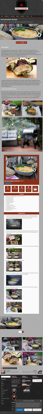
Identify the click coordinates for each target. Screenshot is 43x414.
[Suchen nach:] (5, 376)
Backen (2, 381)
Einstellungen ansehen (37, 409)
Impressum (35, 412)
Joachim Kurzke (12, 21)
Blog (27, 16)
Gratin (12, 368)
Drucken (25, 42)
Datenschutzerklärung (29, 412)
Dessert (2, 388)
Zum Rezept (19, 42)
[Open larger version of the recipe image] (21, 167)
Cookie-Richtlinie (23, 412)
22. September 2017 (4, 21)
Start (2, 16)
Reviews (2, 400)
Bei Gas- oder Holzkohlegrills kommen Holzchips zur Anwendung (21, 96)
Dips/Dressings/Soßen (22, 21)
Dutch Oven (12, 16)
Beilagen (17, 21)
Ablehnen (28, 409)
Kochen (27, 21)
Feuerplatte (6, 16)
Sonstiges (22, 16)
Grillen (17, 16)
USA (15, 368)
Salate (2, 401)
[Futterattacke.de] (21, 13)
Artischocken (6, 368)
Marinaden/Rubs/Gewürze (5, 398)
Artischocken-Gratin (11, 326)
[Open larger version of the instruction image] (14, 228)
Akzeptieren (20, 409)
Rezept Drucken (8, 183)
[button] (40, 400)
